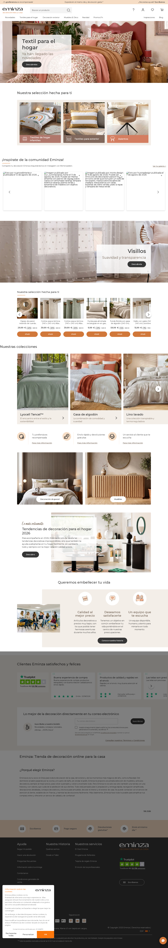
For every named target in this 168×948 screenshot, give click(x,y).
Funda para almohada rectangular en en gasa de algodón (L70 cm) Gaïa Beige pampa (97, 324)
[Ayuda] (133, 10)
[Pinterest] (71, 921)
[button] (22, 191)
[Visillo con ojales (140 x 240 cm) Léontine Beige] (143, 308)
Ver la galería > (159, 166)
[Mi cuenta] (143, 10)
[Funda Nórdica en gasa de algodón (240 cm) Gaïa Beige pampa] (120, 308)
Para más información (42, 443)
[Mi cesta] (162, 10)
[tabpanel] (64, 17)
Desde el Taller (52, 855)
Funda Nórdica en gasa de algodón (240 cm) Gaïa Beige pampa (120, 323)
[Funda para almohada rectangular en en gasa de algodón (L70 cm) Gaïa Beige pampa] (96, 308)
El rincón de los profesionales (87, 867)
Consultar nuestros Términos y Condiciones (125, 740)
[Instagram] (84, 921)
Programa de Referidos (85, 855)
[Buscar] (68, 10)
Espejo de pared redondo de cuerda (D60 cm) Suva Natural (27, 323)
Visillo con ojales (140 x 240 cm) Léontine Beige (143, 323)
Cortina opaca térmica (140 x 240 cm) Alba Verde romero (73, 323)
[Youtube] (77, 921)
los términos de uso (81, 734)
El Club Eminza (81, 849)
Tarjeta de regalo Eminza (86, 861)
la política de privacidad (108, 733)
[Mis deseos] (152, 10)
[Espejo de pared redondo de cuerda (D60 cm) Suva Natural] (27, 308)
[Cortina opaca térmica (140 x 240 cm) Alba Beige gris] (50, 308)
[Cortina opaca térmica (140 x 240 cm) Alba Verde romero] (73, 308)
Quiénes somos (52, 849)
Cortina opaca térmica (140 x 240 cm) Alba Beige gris (50, 323)
